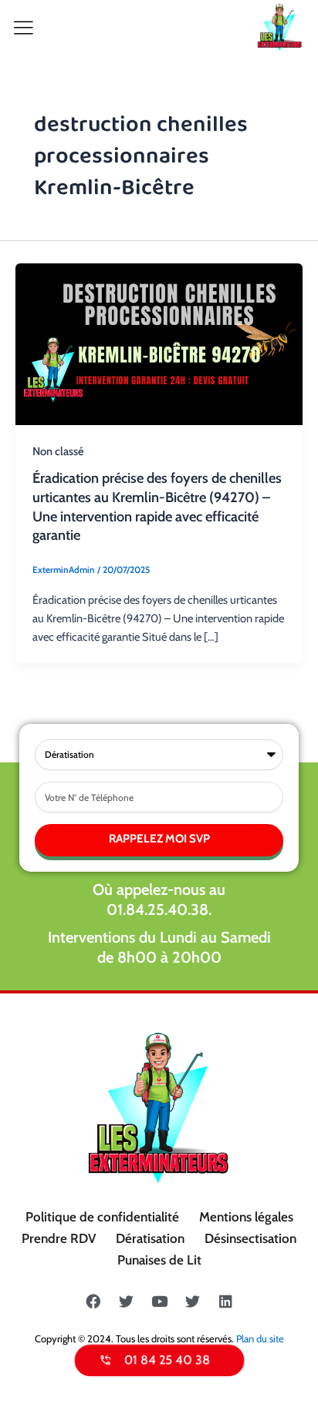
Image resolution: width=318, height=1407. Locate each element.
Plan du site (260, 1338)
